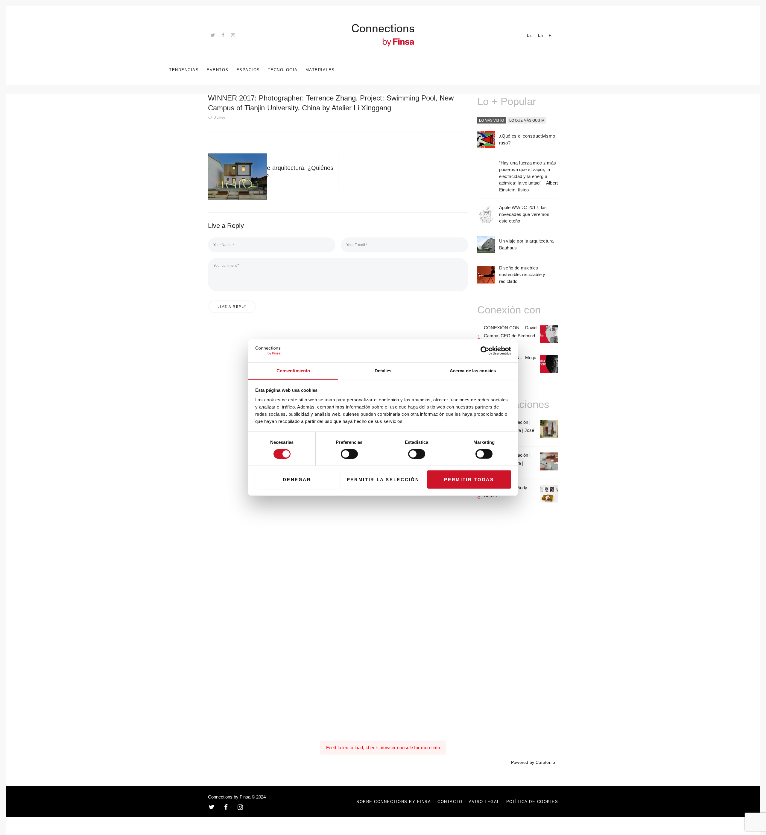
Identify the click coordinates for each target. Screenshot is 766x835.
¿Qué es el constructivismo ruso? (527, 139)
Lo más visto (491, 120)
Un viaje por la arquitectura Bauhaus (526, 244)
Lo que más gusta (526, 120)
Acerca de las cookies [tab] (473, 370)
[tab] (491, 120)
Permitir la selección (383, 479)
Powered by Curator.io (533, 762)
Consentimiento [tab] (293, 370)
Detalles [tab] (383, 370)
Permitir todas (469, 479)
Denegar (297, 479)
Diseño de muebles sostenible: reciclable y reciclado (522, 274)
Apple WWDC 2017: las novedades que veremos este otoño (524, 214)
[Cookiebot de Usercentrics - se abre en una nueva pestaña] (485, 350)
